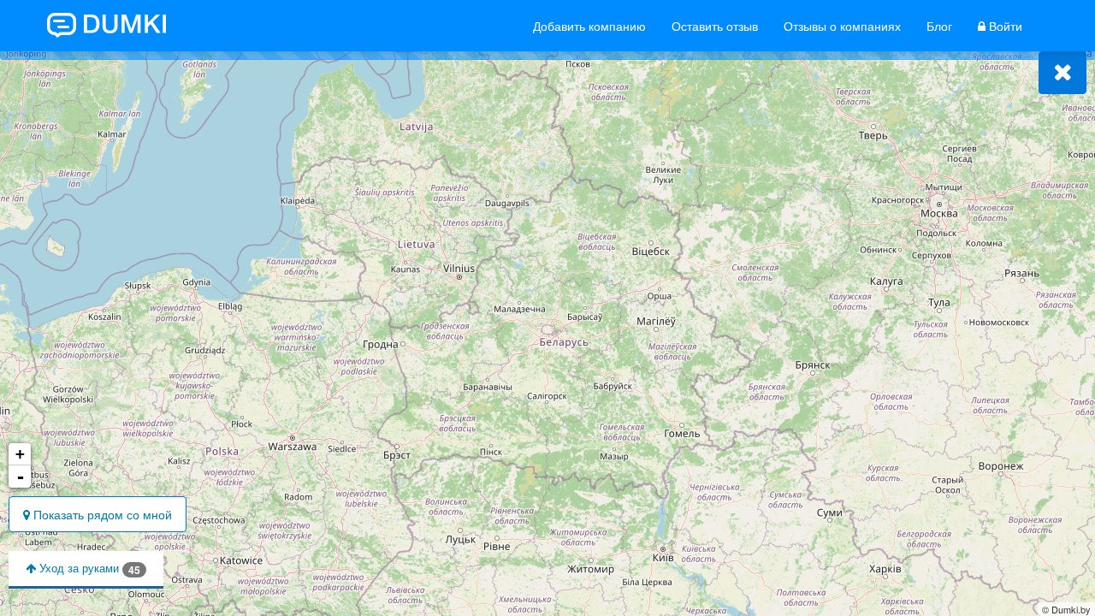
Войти (1004, 25)
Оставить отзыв (715, 25)
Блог (939, 25)
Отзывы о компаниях (842, 25)
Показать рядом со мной (101, 514)
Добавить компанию (589, 25)
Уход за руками (88, 569)
